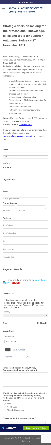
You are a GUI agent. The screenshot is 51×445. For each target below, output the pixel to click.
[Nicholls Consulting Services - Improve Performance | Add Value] (26, 9)
